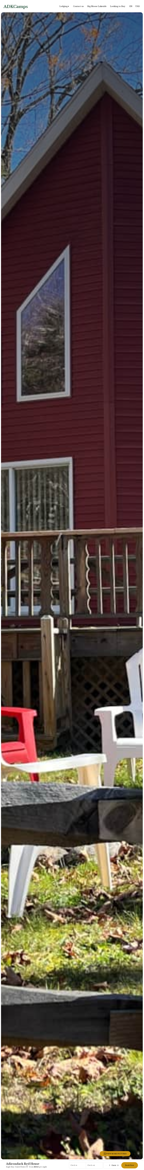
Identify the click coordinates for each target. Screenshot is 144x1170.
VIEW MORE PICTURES (116, 1154)
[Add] (118, 1165)
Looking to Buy (117, 6)
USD (137, 6)
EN (130, 6)
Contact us (78, 6)
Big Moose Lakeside (97, 6)
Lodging (64, 6)
